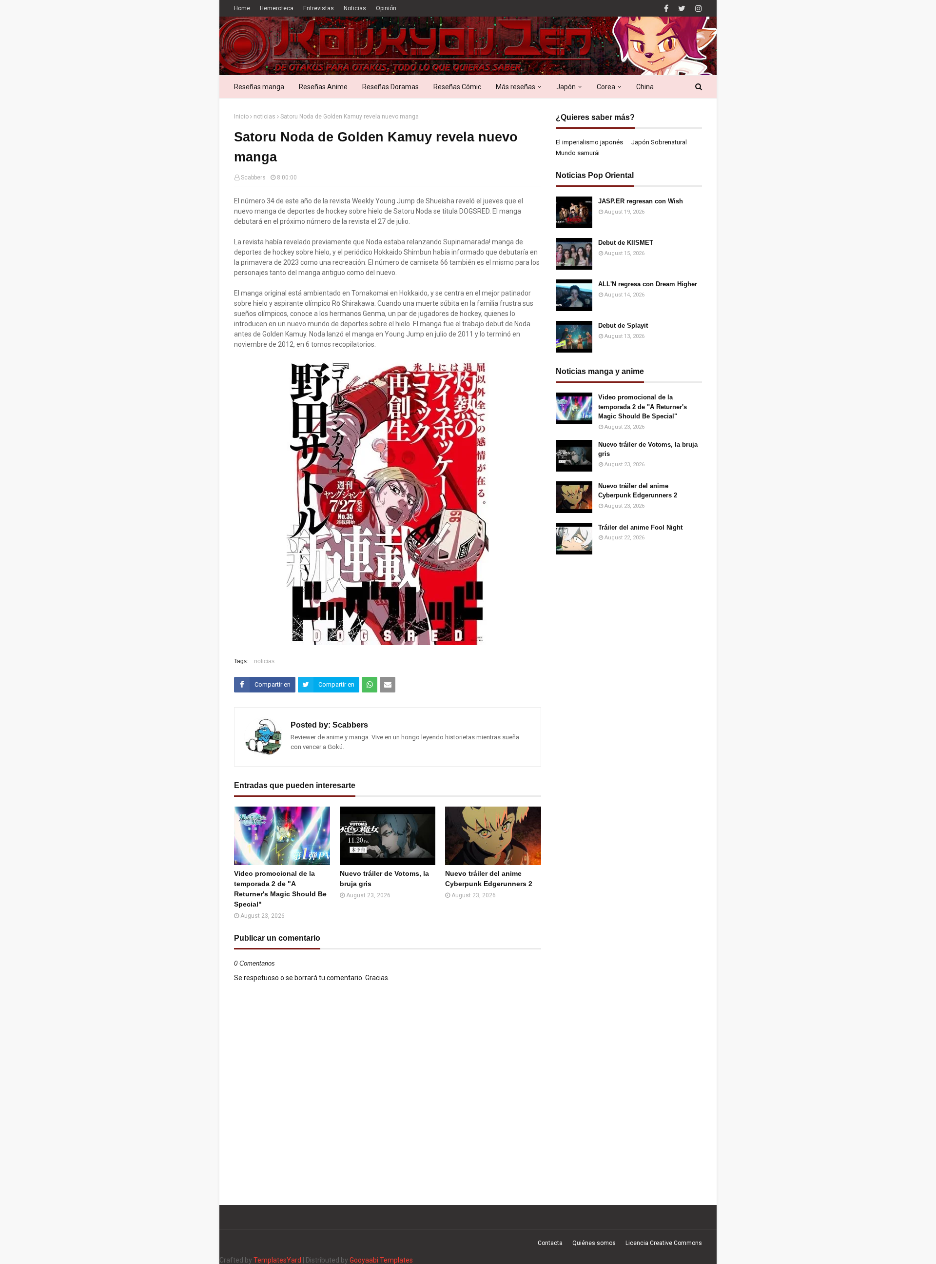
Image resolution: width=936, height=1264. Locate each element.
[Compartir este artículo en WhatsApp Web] (369, 684)
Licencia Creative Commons (663, 1243)
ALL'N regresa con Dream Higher (647, 284)
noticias (264, 116)
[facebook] (666, 8)
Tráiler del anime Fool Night (640, 527)
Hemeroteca (276, 8)
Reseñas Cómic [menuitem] (457, 87)
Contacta (550, 1243)
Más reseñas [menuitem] (515, 87)
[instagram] (697, 8)
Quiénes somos (594, 1243)
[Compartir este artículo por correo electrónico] (387, 684)
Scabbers (253, 177)
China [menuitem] (645, 87)
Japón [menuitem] (566, 87)
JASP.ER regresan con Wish (640, 201)
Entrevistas (318, 8)
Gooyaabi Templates (381, 1260)
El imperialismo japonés (589, 142)
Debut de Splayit (623, 325)
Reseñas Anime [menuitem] (323, 87)
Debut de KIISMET (625, 242)
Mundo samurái (578, 153)
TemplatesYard (277, 1260)
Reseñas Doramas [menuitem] (390, 87)
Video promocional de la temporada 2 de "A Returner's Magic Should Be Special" (280, 888)
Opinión (386, 8)
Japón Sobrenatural (659, 142)
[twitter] (682, 8)
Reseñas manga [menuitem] (259, 87)
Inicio (241, 116)
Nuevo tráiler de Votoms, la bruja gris (384, 878)
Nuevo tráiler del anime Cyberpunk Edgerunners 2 (488, 878)
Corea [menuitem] (606, 87)
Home (242, 8)
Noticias (355, 8)
